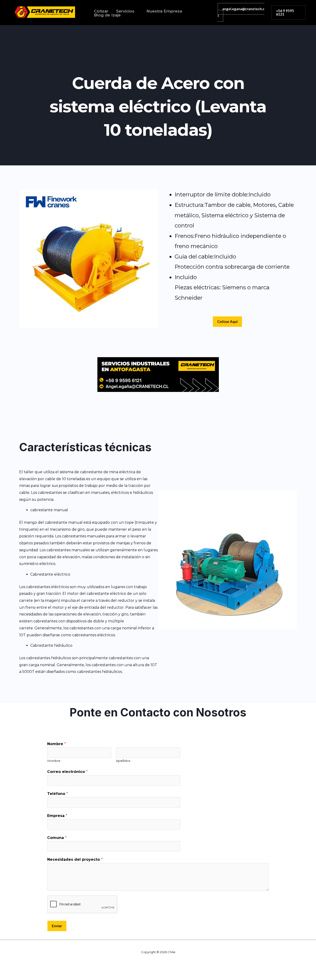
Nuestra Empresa (164, 11)
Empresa (57, 815)
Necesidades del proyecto (75, 859)
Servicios (125, 11)
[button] (288, 12)
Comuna (57, 837)
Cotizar (101, 11)
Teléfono (57, 793)
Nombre (56, 744)
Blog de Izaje (107, 15)
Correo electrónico (67, 771)
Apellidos (123, 761)
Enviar (57, 926)
